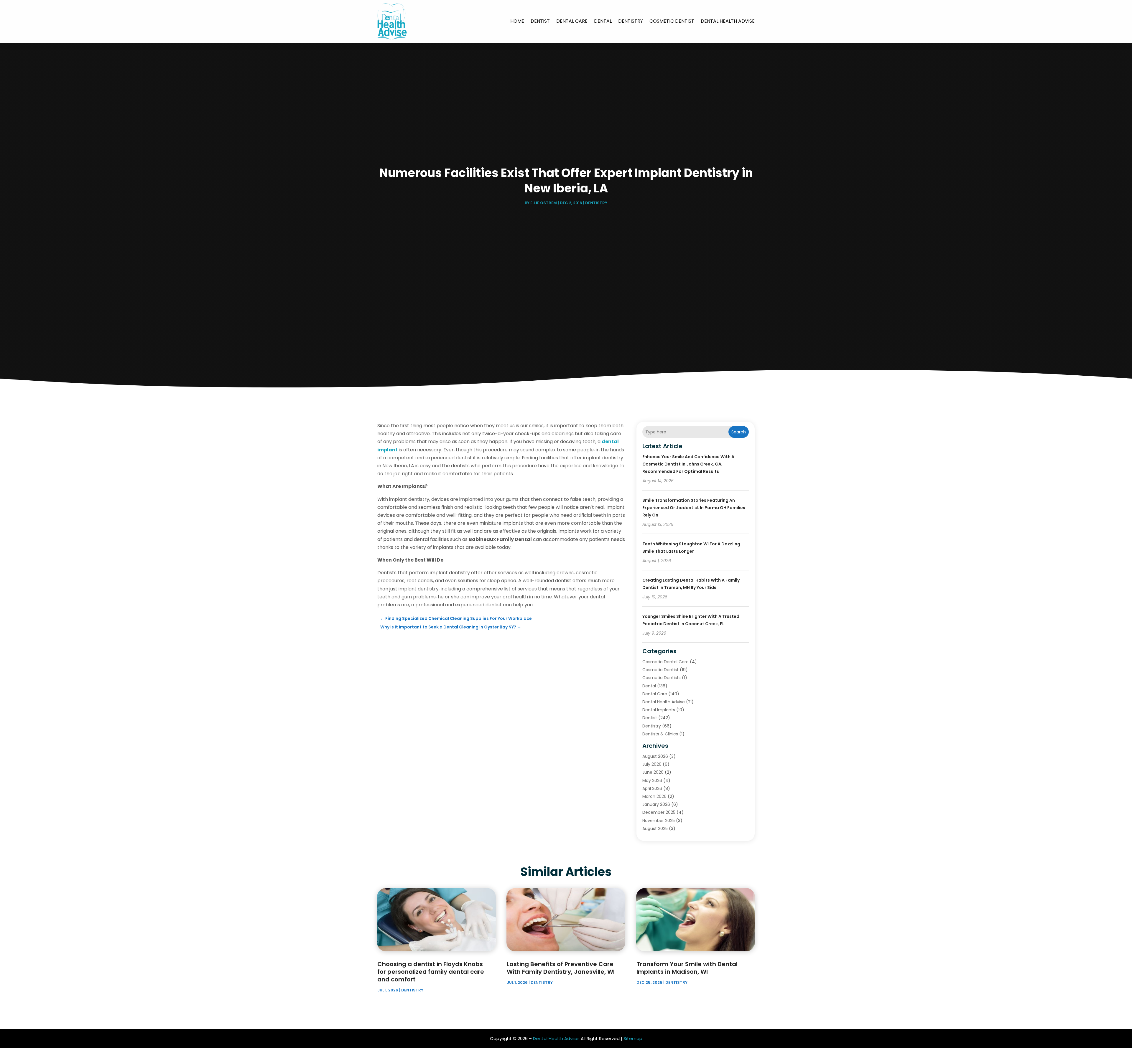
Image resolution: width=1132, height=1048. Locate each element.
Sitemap (632, 1038)
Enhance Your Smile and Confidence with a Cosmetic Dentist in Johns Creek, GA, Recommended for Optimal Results (688, 464)
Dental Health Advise (728, 21)
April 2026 (652, 788)
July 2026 (652, 764)
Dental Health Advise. (556, 1038)
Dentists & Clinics (660, 734)
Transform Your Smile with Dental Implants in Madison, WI (687, 968)
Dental (603, 21)
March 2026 (654, 796)
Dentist (540, 21)
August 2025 (655, 828)
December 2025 (658, 812)
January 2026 (656, 804)
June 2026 (653, 772)
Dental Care (572, 21)
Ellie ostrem (543, 203)
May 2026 (652, 780)
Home (517, 21)
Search (738, 432)
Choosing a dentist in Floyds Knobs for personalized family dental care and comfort (430, 971)
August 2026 (655, 756)
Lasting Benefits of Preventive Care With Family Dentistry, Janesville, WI (561, 968)
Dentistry (630, 21)
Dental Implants (658, 710)
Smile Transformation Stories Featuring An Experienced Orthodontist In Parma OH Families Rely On (693, 507)
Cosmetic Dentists (661, 678)
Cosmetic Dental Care (665, 662)
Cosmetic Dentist (671, 21)
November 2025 (658, 820)
